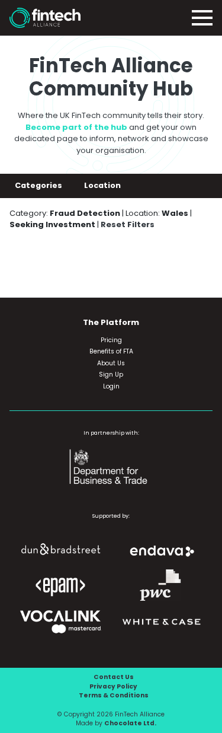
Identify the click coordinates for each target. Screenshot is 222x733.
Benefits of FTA (111, 351)
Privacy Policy (113, 686)
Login (111, 386)
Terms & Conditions (114, 695)
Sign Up (111, 374)
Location (103, 185)
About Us (111, 363)
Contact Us (114, 677)
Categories (39, 185)
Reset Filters (128, 224)
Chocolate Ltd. (130, 723)
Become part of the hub (76, 127)
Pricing (111, 340)
